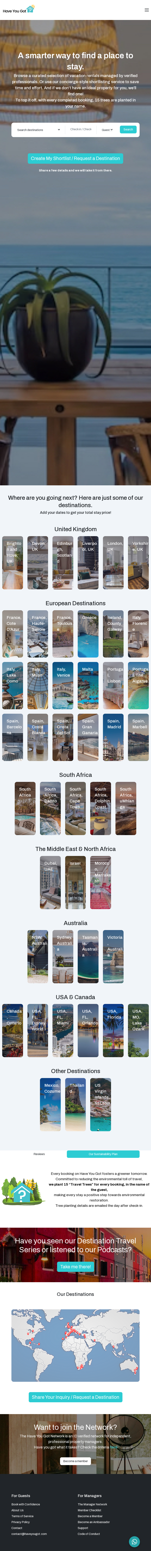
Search (128, 129)
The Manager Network (92, 1504)
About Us (17, 1510)
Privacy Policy (20, 1522)
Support (83, 1528)
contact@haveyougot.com (29, 1533)
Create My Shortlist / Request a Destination (75, 158)
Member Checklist (89, 1510)
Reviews (39, 1154)
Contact (16, 1528)
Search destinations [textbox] (30, 130)
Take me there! (75, 1266)
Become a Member (90, 1516)
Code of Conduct (89, 1533)
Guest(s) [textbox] (107, 130)
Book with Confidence (25, 1504)
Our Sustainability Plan (103, 1154)
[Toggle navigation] (147, 9)
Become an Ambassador (94, 1522)
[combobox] (38, 130)
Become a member (75, 1461)
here (113, 1447)
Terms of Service (22, 1516)
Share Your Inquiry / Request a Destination (75, 1397)
